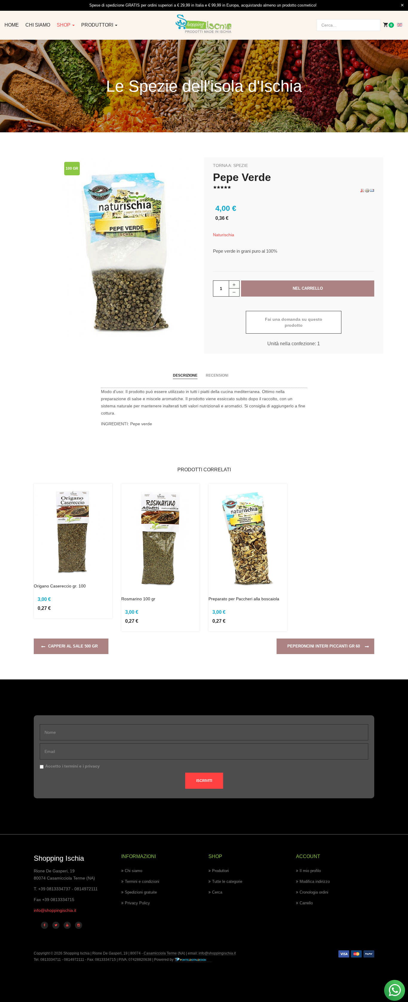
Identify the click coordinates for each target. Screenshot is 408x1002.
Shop (64, 24)
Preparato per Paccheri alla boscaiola (243, 598)
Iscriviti (204, 781)
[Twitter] (55, 925)
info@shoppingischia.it (55, 910)
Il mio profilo (310, 870)
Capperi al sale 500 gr (73, 646)
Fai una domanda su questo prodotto (293, 322)
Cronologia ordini (314, 892)
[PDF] (362, 190)
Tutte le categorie (227, 881)
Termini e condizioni (142, 881)
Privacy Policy (137, 903)
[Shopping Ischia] (204, 24)
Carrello (306, 903)
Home (11, 24)
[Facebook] (44, 925)
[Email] (371, 190)
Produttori (97, 24)
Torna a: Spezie (230, 165)
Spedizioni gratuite (141, 892)
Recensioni (217, 375)
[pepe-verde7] (127, 247)
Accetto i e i (72, 766)
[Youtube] (67, 925)
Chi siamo (37, 24)
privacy (92, 766)
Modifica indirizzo (315, 881)
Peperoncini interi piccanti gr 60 (323, 646)
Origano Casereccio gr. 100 (60, 586)
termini (71, 766)
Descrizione (185, 375)
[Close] (402, 5)
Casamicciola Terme (160, 953)
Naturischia (223, 234)
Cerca (217, 892)
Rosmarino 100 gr (138, 598)
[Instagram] (78, 925)
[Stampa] (367, 190)
